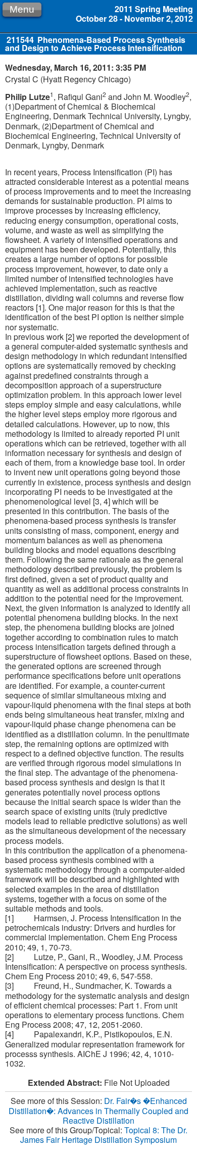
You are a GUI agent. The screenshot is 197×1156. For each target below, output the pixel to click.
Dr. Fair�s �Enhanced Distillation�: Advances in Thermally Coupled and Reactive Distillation (98, 1110)
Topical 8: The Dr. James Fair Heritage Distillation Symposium (103, 1134)
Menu (22, 9)
